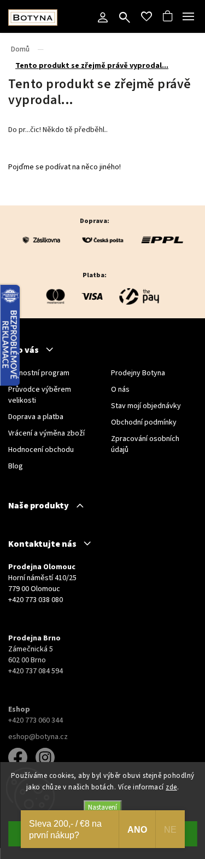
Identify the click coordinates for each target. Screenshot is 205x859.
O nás (120, 389)
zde (171, 787)
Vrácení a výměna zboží (46, 433)
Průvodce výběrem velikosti (39, 395)
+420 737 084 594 (35, 671)
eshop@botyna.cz (38, 736)
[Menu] (189, 16)
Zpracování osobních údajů (145, 444)
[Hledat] (125, 19)
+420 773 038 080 (35, 599)
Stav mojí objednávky (146, 405)
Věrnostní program (38, 373)
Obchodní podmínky (144, 422)
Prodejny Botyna (138, 373)
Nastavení (102, 807)
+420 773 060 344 (35, 720)
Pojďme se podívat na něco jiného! (64, 167)
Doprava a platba (35, 416)
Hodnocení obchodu (41, 449)
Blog (15, 466)
